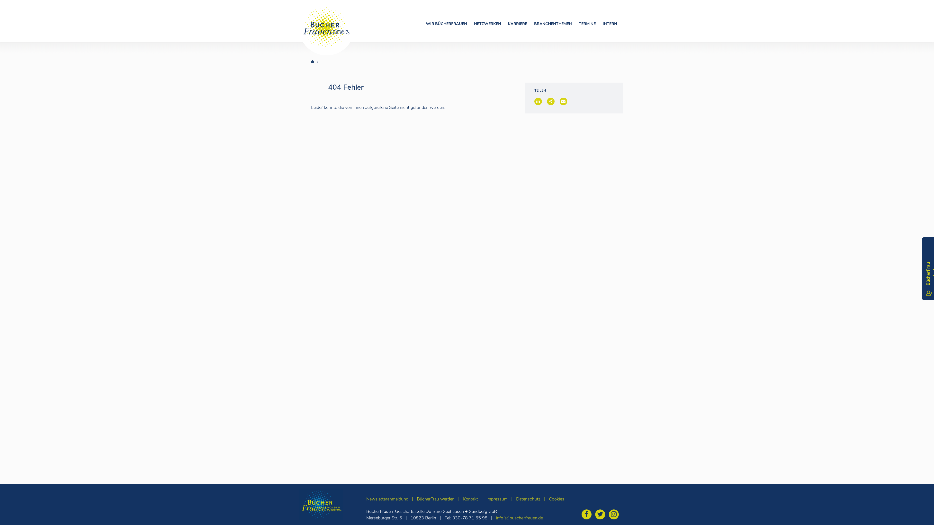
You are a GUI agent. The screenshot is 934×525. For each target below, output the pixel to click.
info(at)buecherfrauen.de (519, 518)
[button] (538, 101)
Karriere (517, 23)
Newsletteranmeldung (387, 499)
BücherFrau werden (436, 499)
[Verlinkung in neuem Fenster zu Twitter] (601, 515)
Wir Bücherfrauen (446, 23)
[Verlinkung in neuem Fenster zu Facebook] (588, 515)
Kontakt (470, 499)
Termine (587, 23)
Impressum (497, 499)
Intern (610, 23)
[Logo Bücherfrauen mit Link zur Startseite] (326, 27)
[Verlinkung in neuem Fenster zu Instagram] (615, 515)
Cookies (556, 499)
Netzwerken (487, 23)
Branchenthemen (553, 23)
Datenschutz (528, 499)
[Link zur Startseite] (315, 62)
